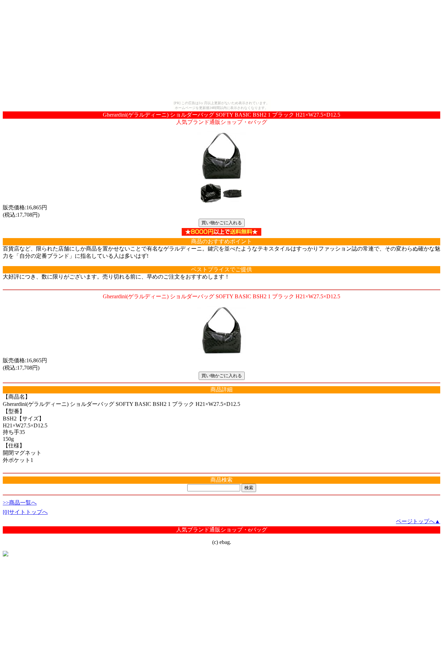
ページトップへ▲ (418, 521)
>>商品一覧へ (20, 503)
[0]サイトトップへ (25, 512)
